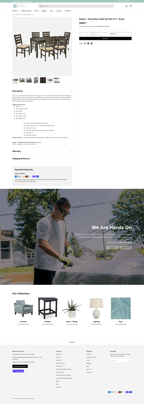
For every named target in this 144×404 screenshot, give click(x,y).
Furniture (14, 11)
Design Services (60, 363)
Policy (57, 381)
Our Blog (58, 387)
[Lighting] (96, 308)
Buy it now (105, 38)
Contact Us (68, 11)
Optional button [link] (112, 247)
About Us (58, 360)
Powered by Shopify (30, 398)
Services (58, 11)
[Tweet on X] (85, 43)
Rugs (51, 11)
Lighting (44, 11)
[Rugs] (121, 308)
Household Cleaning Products (64, 378)
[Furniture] (23, 308)
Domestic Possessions (20, 398)
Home (13, 14)
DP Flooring (59, 366)
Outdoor (47, 322)
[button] (130, 6)
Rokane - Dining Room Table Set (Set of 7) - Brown (25, 14)
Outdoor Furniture (26, 11)
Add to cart (113, 33)
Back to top (72, 342)
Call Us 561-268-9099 (124, 1)
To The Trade (59, 372)
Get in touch (24, 1)
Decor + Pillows (72, 322)
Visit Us (58, 357)
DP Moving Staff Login (20, 366)
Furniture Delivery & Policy (63, 375)
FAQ (57, 384)
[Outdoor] (47, 308)
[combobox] (76, 6)
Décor (36, 11)
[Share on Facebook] (88, 43)
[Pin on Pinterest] (91, 43)
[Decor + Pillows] (72, 308)
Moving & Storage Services (63, 369)
